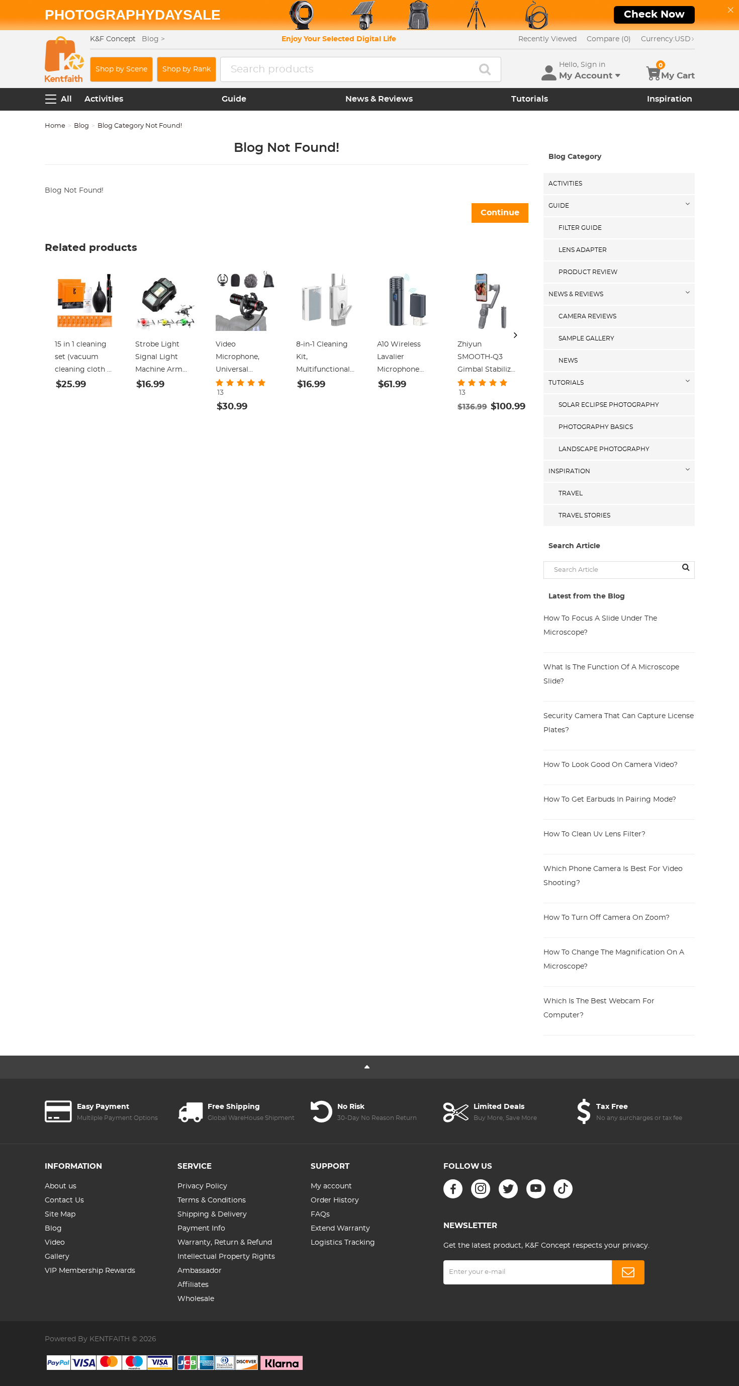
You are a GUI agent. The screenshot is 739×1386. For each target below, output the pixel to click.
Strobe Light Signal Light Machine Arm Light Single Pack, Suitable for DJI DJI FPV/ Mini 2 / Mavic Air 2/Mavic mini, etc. (165, 358)
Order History (335, 1200)
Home (55, 126)
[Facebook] (453, 1188)
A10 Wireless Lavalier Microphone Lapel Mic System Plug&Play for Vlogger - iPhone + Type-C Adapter (407, 358)
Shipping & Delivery (212, 1214)
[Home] (64, 59)
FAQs (320, 1214)
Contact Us (64, 1200)
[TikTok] (563, 1188)
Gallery (57, 1256)
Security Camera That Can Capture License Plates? (618, 723)
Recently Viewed (547, 39)
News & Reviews (379, 99)
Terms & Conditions (211, 1200)
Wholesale (195, 1299)
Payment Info (201, 1228)
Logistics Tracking (343, 1242)
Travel (571, 493)
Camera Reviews (587, 316)
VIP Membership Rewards (90, 1270)
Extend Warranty (340, 1228)
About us (60, 1186)
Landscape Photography (604, 449)
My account (331, 1186)
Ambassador (199, 1270)
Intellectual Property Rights (226, 1256)
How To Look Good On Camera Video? (610, 764)
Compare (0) (609, 39)
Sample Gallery (586, 338)
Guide (234, 99)
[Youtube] (535, 1188)
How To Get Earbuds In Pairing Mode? (609, 799)
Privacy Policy (202, 1186)
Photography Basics (596, 427)
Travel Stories (584, 515)
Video (55, 1242)
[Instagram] (480, 1188)
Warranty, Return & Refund (224, 1242)
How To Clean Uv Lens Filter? (594, 834)
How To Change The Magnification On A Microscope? (613, 959)
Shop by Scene (121, 69)
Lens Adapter (583, 250)
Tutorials (529, 99)
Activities (103, 99)
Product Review (588, 272)
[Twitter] (508, 1188)
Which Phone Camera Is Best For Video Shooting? (613, 876)
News (568, 361)
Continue (500, 213)
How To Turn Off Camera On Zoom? (606, 917)
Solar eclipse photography (609, 405)
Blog (81, 126)
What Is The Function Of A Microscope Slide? (611, 674)
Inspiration (669, 99)
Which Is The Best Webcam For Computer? (599, 1008)
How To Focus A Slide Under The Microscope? (600, 625)
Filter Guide (580, 228)
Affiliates (193, 1284)
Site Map (60, 1214)
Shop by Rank (186, 69)
